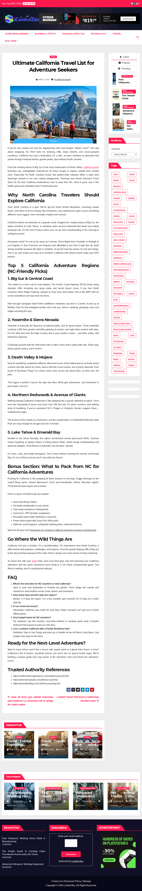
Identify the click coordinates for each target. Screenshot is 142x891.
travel (34, 561)
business (117, 186)
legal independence (121, 305)
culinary (116, 216)
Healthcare (117, 258)
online (115, 335)
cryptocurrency (119, 210)
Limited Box (77, 861)
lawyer (132, 294)
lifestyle (116, 317)
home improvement (121, 270)
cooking (116, 198)
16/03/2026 (118, 801)
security (131, 359)
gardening (117, 246)
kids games (118, 294)
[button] (138, 37)
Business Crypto (45, 33)
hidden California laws (122, 264)
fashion (131, 222)
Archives (115, 149)
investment (117, 288)
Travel (116, 33)
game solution (119, 240)
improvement (118, 276)
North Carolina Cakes (121, 323)
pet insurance (118, 341)
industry (116, 282)
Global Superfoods (120, 252)
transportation (119, 371)
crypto (116, 204)
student (131, 365)
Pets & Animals (131, 122)
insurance (131, 282)
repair (116, 359)
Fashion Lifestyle (73, 33)
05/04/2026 (89, 801)
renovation (117, 353)
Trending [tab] (125, 68)
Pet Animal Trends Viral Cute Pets (122, 796)
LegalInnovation (119, 311)
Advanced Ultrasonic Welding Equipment (129, 115)
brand (132, 180)
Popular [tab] (125, 63)
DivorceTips (118, 222)
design (132, 216)
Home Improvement (17, 33)
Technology (98, 33)
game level (118, 234)
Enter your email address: (70, 836)
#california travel (62, 79)
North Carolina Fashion (122, 329)
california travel (119, 192)
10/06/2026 (55, 801)
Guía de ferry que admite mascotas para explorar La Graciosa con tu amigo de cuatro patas (30, 701)
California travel (91, 167)
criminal (131, 198)
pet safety (117, 347)
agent (115, 174)
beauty (116, 180)
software (116, 365)
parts (132, 335)
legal (115, 300)
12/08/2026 (20, 801)
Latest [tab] (125, 57)
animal (132, 174)
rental (132, 353)
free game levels (120, 228)
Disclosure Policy (72, 881)
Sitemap (87, 881)
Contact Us (56, 881)
